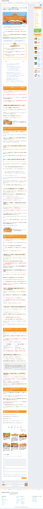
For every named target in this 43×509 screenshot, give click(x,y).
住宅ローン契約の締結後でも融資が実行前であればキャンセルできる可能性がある (15, 75)
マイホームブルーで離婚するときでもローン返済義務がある (13, 63)
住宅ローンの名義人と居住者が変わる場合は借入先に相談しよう (13, 68)
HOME (2, 2)
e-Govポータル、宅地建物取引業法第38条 (21, 369)
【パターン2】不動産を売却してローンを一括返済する (12, 69)
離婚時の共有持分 (33, 497)
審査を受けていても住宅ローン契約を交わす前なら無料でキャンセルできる (15, 73)
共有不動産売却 (21, 498)
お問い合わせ (39, 2)
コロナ (38, 9)
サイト (4, 473)
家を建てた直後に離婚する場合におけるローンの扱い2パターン (13, 66)
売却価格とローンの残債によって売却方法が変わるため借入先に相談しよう (14, 70)
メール (4, 470)
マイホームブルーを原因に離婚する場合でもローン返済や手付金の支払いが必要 (15, 82)
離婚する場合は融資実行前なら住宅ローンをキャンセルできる (13, 72)
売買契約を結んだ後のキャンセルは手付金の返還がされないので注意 (13, 74)
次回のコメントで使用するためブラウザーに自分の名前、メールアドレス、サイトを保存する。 (15, 476)
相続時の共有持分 (33, 498)
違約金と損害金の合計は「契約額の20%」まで (12, 79)
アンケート (36, 10)
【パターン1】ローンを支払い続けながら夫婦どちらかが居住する (14, 67)
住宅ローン (25, 429)
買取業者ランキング (10, 2)
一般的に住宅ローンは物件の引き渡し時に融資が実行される (13, 76)
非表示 (23, 61)
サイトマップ (32, 2)
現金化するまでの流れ (18, 2)
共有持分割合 (38, 16)
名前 (4, 467)
